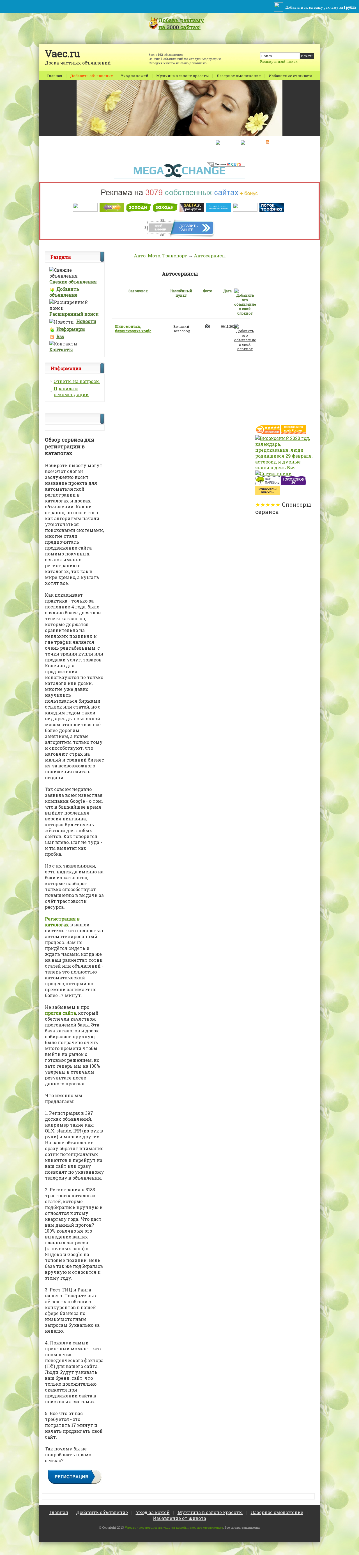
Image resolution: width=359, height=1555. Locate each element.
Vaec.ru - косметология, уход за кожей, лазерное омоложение (174, 1527)
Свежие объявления (73, 282)
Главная (54, 75)
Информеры (70, 329)
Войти (156, 142)
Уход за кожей (134, 75)
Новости (86, 321)
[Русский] (225, 141)
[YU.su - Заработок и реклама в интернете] (267, 493)
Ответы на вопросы (77, 381)
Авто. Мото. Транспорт (160, 256)
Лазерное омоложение (239, 75)
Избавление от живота (290, 75)
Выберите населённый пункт (116, 142)
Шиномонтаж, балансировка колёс (133, 328)
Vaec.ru (62, 53)
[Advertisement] (277, 335)
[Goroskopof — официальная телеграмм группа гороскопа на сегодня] (293, 483)
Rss (60, 336)
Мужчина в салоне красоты (182, 75)
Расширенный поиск (279, 61)
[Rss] (267, 141)
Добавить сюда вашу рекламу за (320, 7)
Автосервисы (210, 256)
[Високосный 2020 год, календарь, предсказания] (284, 467)
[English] (249, 141)
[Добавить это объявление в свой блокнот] (245, 337)
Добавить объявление (91, 75)
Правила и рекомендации (71, 391)
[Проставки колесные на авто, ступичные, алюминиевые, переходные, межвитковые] (293, 432)
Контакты (61, 349)
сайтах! (181, 24)
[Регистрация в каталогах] (74, 1483)
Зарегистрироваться (189, 142)
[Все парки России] (267, 483)
